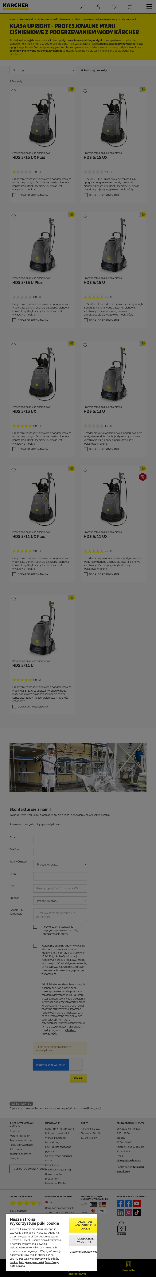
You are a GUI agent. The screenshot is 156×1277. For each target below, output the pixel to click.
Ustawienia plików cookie (85, 1251)
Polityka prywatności (31, 1262)
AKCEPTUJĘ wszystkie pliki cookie (85, 1225)
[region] (51, 1242)
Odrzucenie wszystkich (85, 1240)
